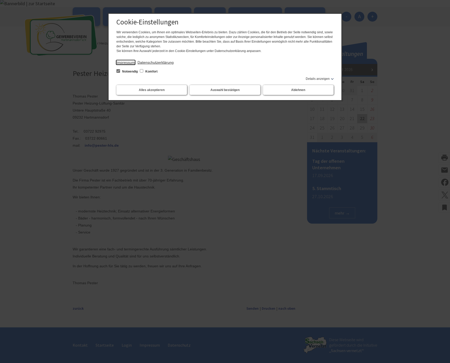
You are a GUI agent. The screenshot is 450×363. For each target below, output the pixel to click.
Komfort (151, 71)
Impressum (125, 62)
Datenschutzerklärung (156, 62)
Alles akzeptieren (152, 90)
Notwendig (130, 71)
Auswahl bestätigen (225, 90)
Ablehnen (298, 90)
